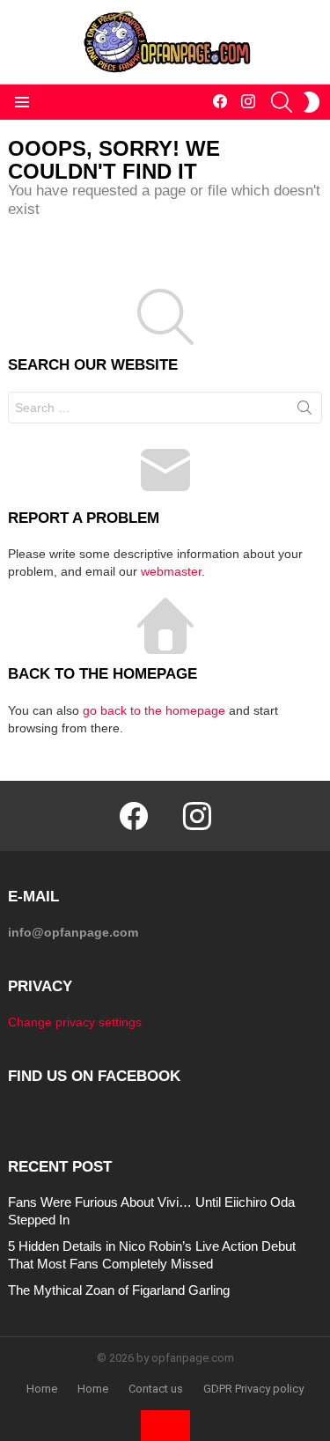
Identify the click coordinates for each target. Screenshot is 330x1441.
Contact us (155, 1388)
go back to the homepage (154, 710)
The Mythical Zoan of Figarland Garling (119, 1290)
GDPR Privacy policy (253, 1388)
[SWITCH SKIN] (311, 102)
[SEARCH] (281, 102)
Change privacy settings (75, 1022)
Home (41, 1388)
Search (304, 411)
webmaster (171, 571)
